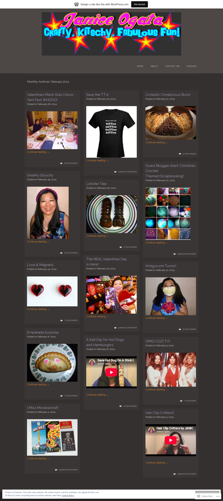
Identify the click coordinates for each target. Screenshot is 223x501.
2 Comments (189, 153)
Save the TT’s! (97, 95)
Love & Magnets (40, 265)
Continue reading (38, 152)
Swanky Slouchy (40, 175)
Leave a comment (127, 171)
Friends (192, 66)
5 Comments (189, 329)
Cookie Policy (68, 495)
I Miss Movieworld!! (42, 408)
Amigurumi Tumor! (160, 266)
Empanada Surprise (43, 332)
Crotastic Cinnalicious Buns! (167, 95)
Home (140, 66)
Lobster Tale (96, 184)
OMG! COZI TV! (157, 341)
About (154, 66)
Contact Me (173, 66)
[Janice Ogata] (111, 34)
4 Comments (71, 163)
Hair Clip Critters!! (159, 413)
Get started (139, 4)
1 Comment (190, 400)
